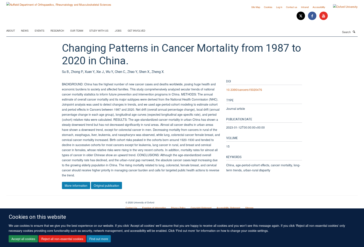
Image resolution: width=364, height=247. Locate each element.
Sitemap (249, 207)
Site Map (255, 7)
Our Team (76, 31)
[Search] (354, 31)
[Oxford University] (342, 6)
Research (57, 31)
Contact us (291, 7)
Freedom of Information (154, 207)
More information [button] (76, 185)
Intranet (305, 7)
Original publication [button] (106, 185)
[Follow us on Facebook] (312, 16)
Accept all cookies (23, 239)
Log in (279, 7)
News (25, 31)
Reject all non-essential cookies (62, 239)
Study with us (98, 31)
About (10, 31)
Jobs (118, 31)
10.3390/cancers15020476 (244, 89)
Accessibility (319, 7)
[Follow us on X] (301, 16)
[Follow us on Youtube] (323, 16)
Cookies (268, 7)
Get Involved (136, 31)
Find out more (98, 239)
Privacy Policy (178, 207)
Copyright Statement (201, 207)
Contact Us (131, 207)
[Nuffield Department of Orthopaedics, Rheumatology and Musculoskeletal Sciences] (58, 3)
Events (39, 31)
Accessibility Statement (228, 207)
